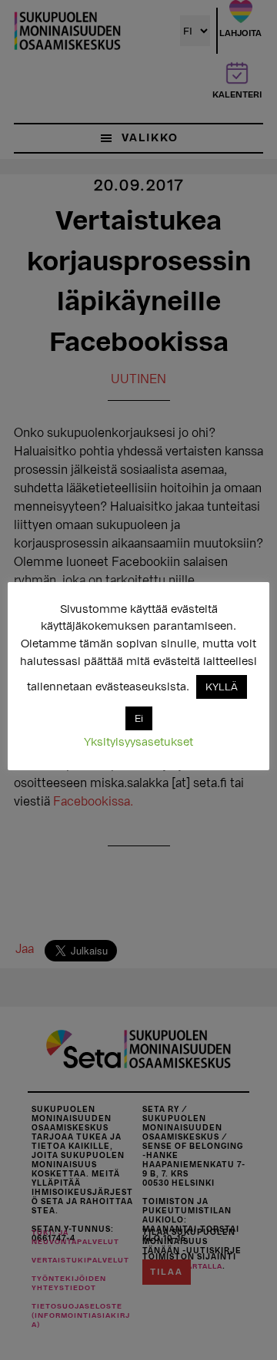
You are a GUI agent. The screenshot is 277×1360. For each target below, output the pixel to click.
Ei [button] (139, 718)
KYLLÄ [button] (221, 687)
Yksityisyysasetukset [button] (138, 742)
